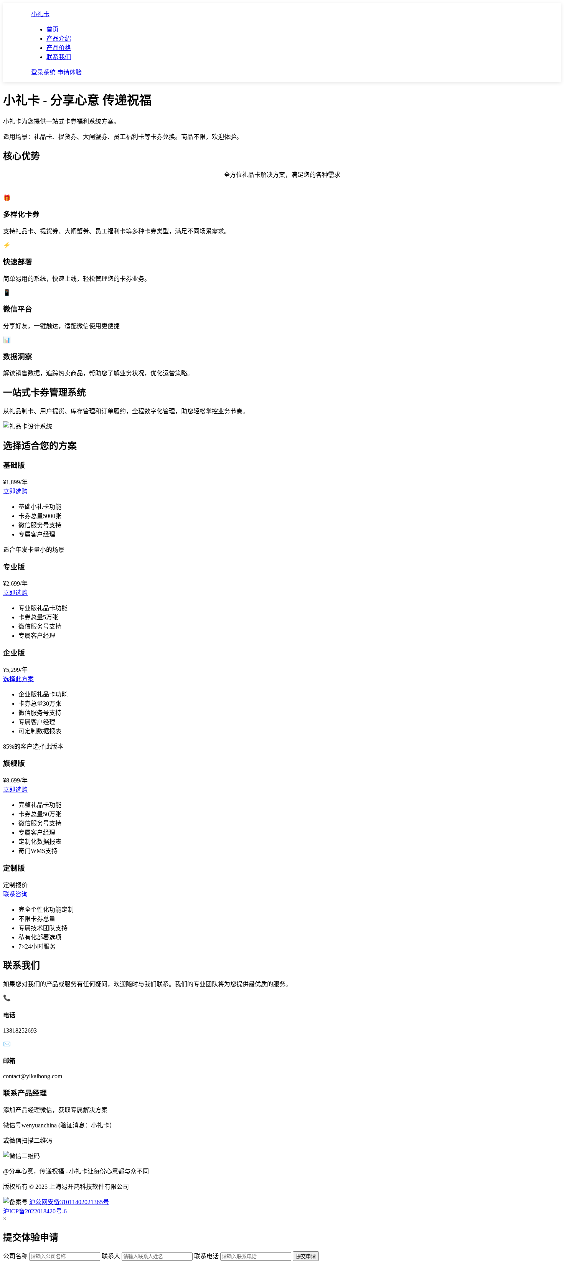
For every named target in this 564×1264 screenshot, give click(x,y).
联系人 (111, 1256)
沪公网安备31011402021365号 (69, 1202)
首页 (52, 29)
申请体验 (69, 72)
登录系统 (43, 72)
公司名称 (15, 1256)
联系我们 (58, 57)
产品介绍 (58, 38)
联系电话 (206, 1256)
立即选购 (15, 491)
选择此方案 (18, 679)
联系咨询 (15, 894)
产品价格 (58, 48)
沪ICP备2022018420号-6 (35, 1211)
